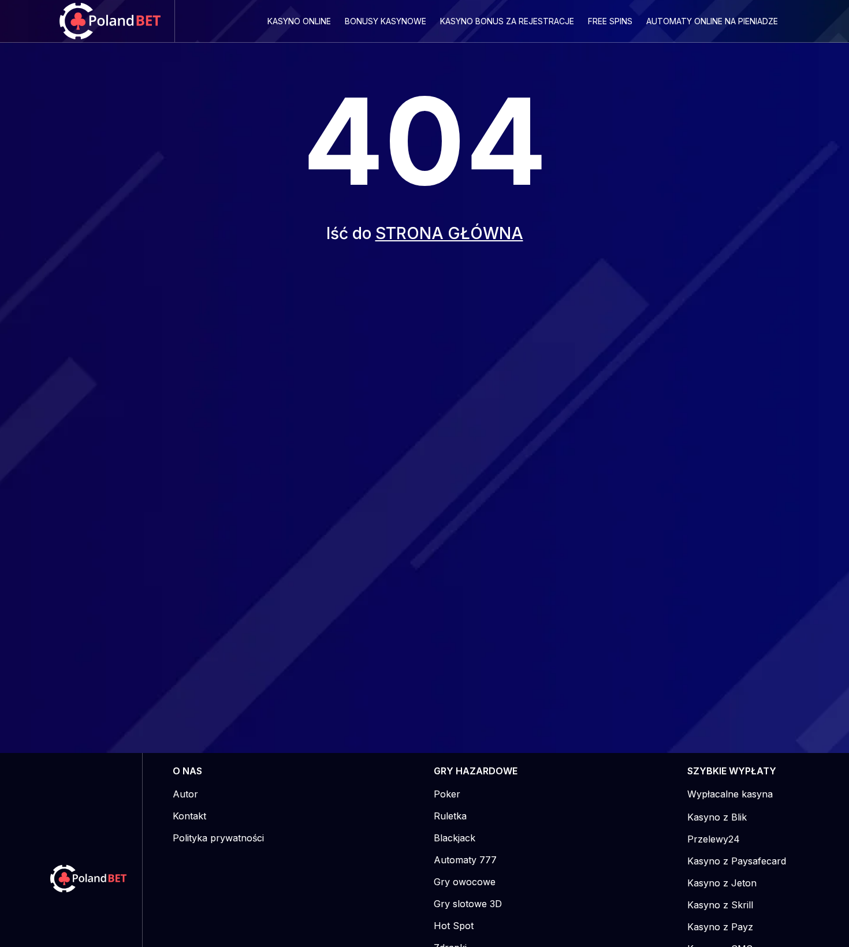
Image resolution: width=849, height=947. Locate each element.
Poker (447, 794)
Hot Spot (454, 925)
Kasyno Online (299, 21)
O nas (187, 771)
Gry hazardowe (475, 771)
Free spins (610, 21)
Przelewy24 (713, 839)
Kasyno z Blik (717, 817)
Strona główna (449, 233)
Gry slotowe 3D (468, 903)
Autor (185, 794)
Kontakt (189, 816)
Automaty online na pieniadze (712, 21)
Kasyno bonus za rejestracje (507, 21)
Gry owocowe (465, 882)
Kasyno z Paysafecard (736, 861)
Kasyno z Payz (720, 927)
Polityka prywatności (218, 838)
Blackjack (454, 838)
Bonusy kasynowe (385, 21)
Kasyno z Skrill (720, 905)
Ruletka (450, 816)
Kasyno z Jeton (722, 883)
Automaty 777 (465, 860)
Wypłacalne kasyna (730, 794)
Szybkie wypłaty (731, 771)
